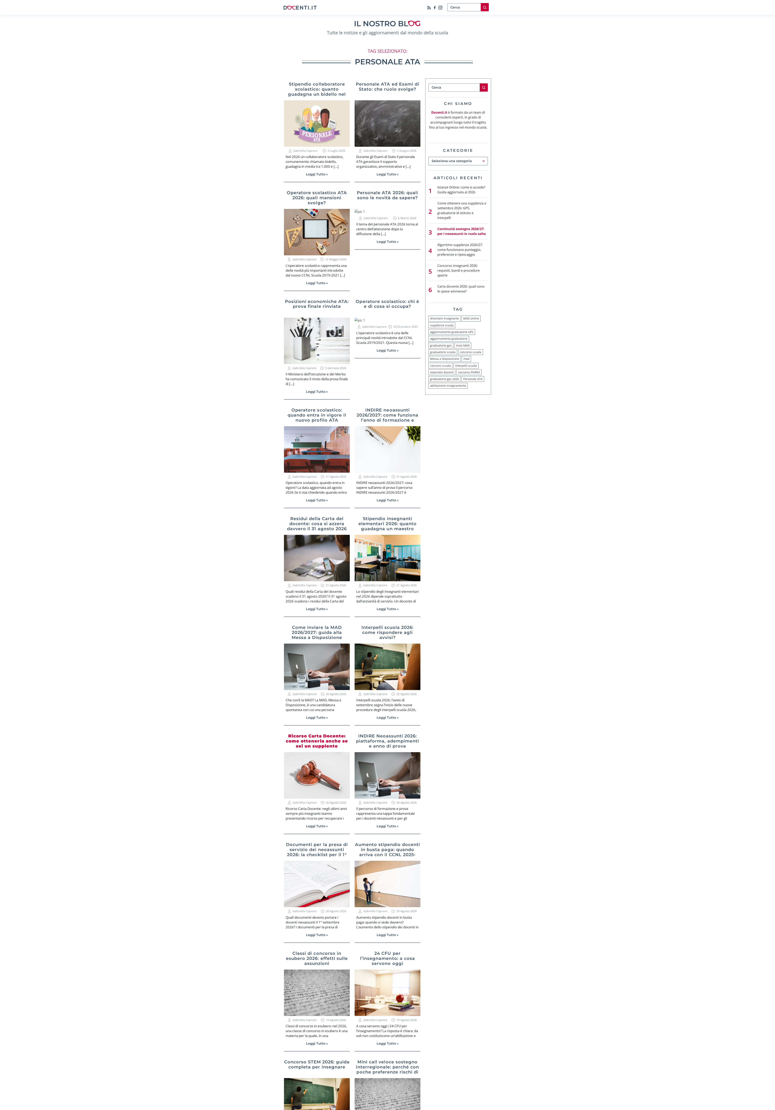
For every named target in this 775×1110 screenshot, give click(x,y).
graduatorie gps (441, 345)
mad (466, 359)
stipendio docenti (442, 372)
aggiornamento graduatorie (448, 338)
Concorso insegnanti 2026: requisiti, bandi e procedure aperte (458, 270)
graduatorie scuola (443, 352)
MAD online (471, 318)
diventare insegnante (444, 318)
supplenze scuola (442, 325)
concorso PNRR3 (469, 372)
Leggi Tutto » (317, 174)
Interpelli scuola (466, 366)
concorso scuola (470, 352)
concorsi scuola (440, 366)
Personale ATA (473, 379)
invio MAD (463, 345)
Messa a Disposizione (444, 359)
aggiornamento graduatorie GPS (451, 332)
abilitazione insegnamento (448, 385)
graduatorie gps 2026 (444, 379)
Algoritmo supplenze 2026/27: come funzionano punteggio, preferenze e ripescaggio (460, 250)
